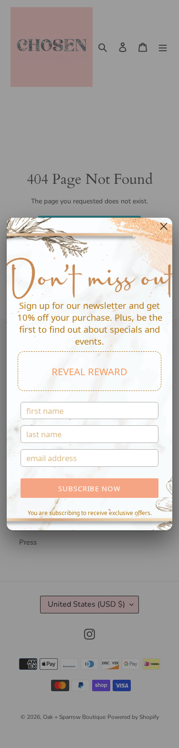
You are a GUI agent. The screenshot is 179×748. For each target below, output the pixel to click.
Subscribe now (89, 488)
